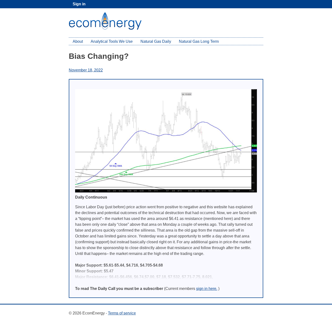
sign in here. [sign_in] (206, 289)
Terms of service (122, 313)
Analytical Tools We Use (112, 41)
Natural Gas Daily (155, 41)
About (78, 41)
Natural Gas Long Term (199, 41)
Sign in (79, 4)
